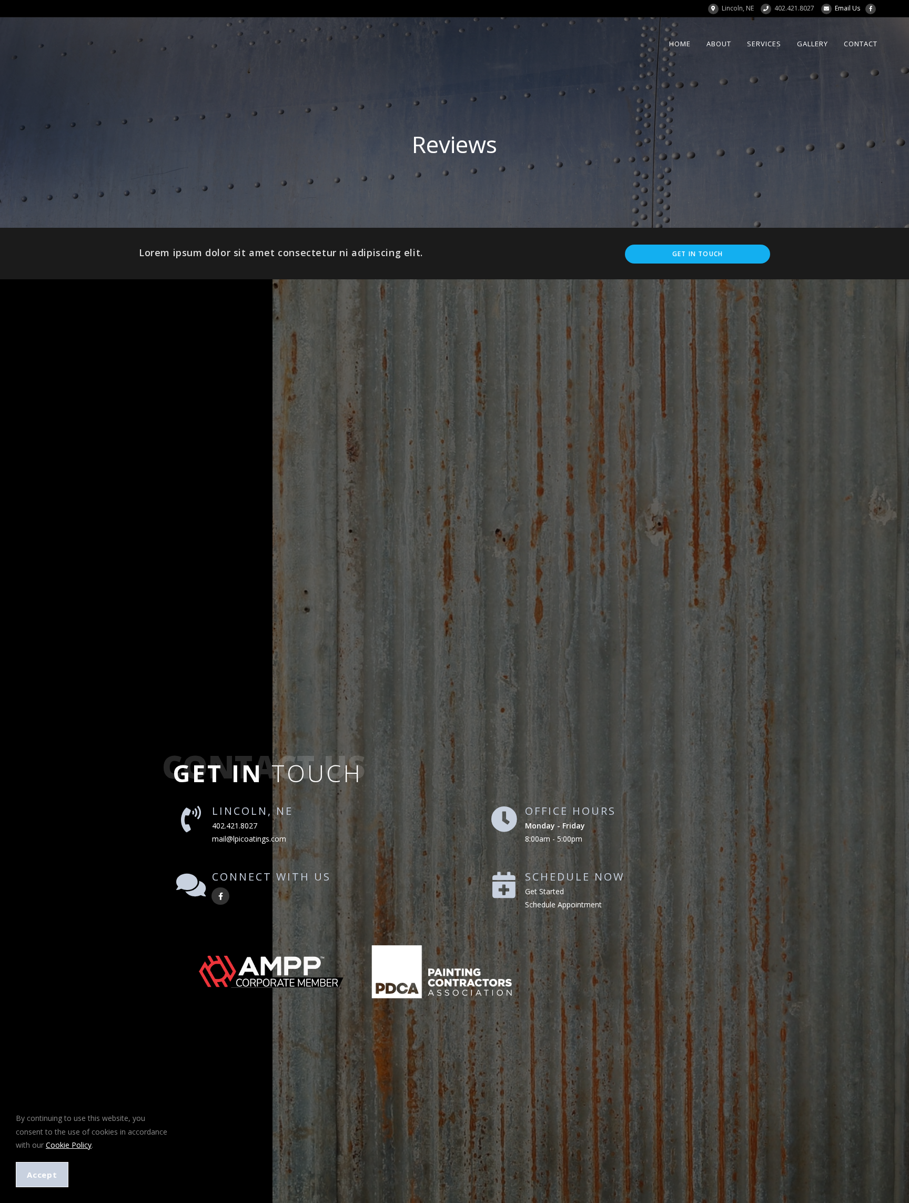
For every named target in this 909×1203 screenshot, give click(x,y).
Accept (42, 1174)
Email (847, 8)
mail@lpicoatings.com (249, 839)
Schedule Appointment (563, 904)
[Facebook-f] (220, 896)
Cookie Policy (69, 1145)
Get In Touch (697, 253)
